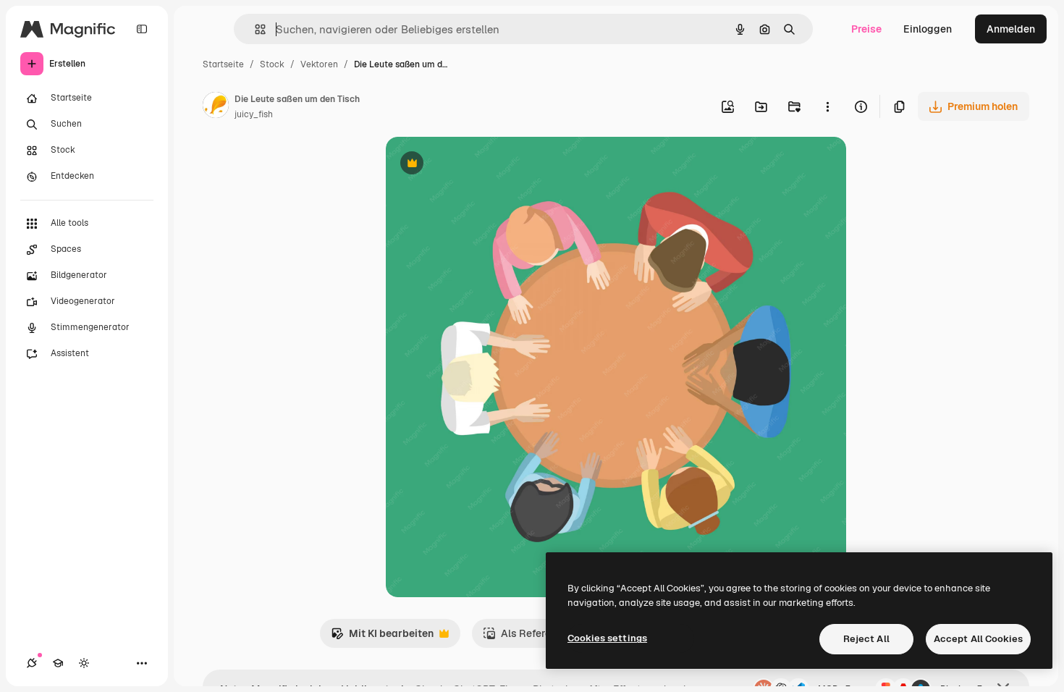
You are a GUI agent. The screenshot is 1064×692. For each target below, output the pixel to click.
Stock (272, 64)
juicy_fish (254, 114)
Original (478, 165)
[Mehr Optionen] (827, 106)
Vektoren (319, 64)
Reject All (866, 639)
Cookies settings (607, 638)
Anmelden (1011, 28)
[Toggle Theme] (84, 663)
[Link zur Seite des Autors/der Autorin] (216, 107)
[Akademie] (57, 663)
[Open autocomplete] (254, 29)
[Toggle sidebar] (141, 29)
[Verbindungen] (31, 663)
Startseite (223, 64)
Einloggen (927, 28)
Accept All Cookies (978, 639)
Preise (866, 28)
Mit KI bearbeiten (382, 637)
